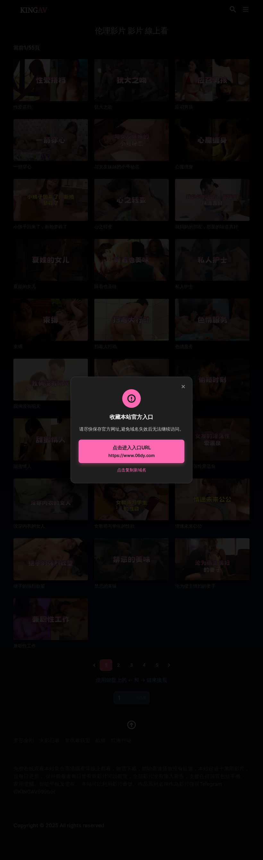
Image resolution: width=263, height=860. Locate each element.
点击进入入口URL (131, 451)
